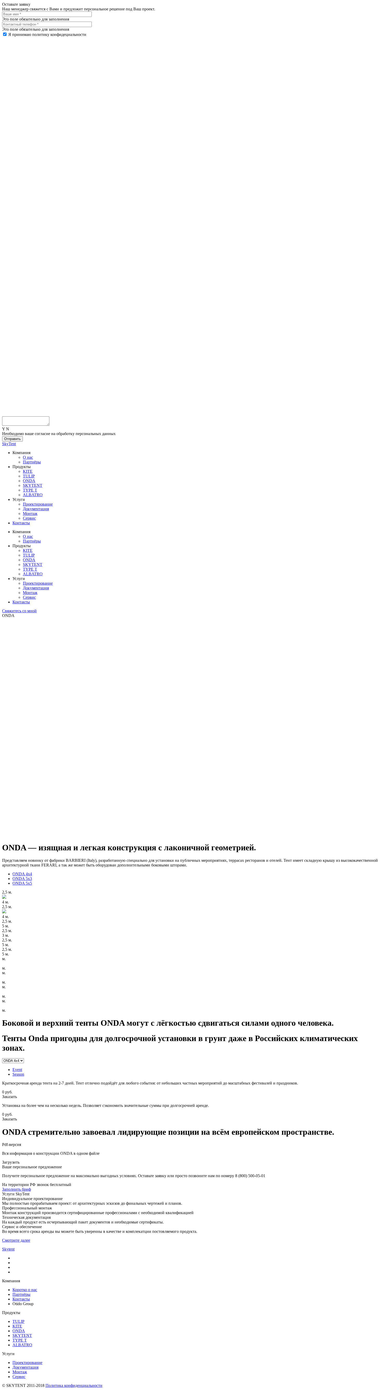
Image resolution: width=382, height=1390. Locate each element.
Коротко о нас (24, 1289)
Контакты (21, 523)
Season (18, 1074)
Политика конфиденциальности (73, 1385)
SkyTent (9, 444)
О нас (28, 457)
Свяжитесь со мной (19, 611)
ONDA (29, 481)
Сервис (29, 518)
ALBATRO (33, 495)
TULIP (29, 476)
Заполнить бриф (16, 1189)
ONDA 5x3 (22, 878)
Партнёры (32, 462)
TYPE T (30, 490)
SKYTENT (32, 485)
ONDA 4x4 (22, 874)
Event (17, 1069)
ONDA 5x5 (22, 883)
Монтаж (30, 513)
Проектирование (38, 504)
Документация (36, 509)
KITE (27, 471)
